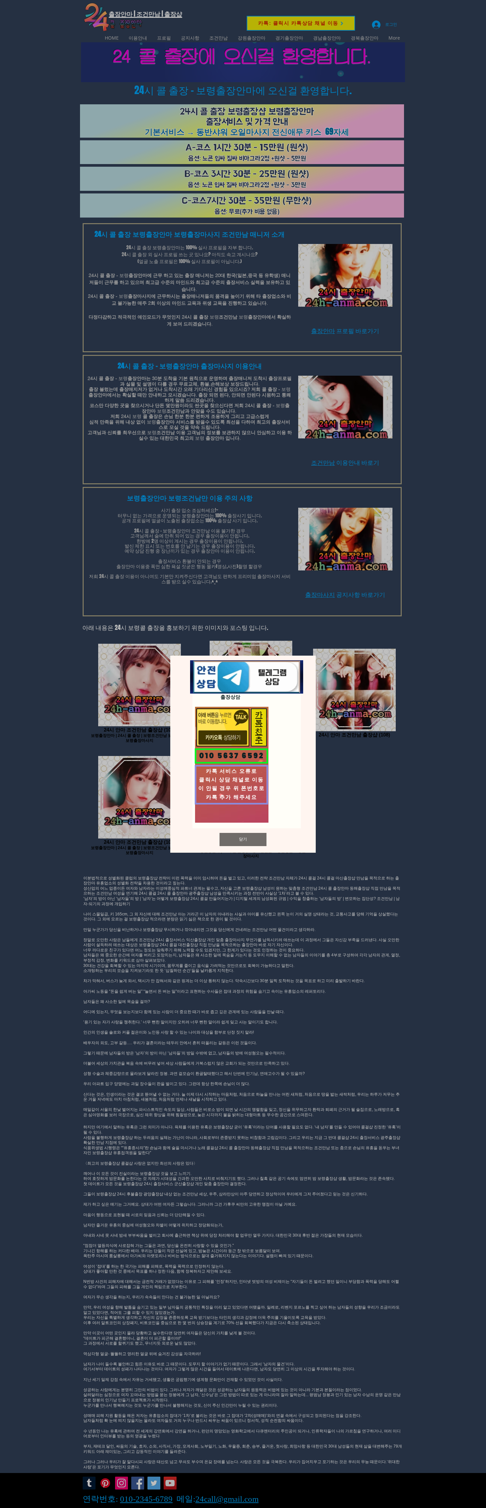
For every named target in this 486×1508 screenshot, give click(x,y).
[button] (243, 839)
